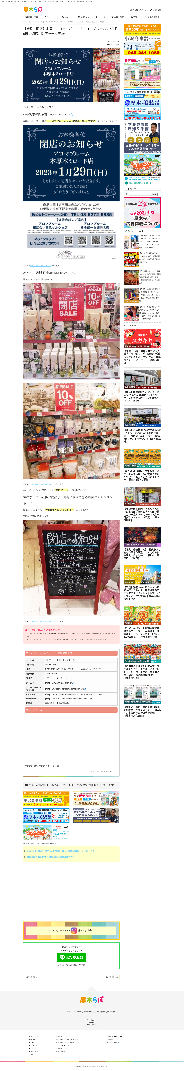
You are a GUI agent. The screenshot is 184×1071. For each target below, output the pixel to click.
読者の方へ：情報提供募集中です (67, 1039)
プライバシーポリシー (114, 1036)
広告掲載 (156, 10)
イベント (101, 17)
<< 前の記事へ (30, 977)
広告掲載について (62, 1048)
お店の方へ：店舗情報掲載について (68, 1042)
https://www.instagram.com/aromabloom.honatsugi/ (69, 699)
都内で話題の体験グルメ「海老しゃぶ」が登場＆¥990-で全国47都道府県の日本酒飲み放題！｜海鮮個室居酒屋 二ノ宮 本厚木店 (150, 277)
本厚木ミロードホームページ (40, 266)
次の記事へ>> (112, 977)
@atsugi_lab (84, 930)
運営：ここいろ (112, 1042)
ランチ (49, 17)
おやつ (67, 17)
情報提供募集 (153, 17)
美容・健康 (119, 17)
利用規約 (110, 1039)
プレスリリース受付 (63, 1045)
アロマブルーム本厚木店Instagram (42, 484)
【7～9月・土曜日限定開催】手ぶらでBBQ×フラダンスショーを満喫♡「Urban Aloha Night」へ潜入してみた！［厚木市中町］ (150, 295)
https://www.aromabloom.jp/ (59, 683)
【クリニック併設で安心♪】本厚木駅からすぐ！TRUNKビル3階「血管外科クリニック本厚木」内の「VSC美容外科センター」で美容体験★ (149, 313)
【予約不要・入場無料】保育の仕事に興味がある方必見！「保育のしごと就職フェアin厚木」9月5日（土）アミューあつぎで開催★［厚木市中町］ (150, 241)
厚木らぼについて (138, 10)
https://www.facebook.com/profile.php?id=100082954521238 (74, 694)
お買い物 (84, 17)
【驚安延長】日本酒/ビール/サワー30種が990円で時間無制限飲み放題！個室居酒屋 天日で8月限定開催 (149, 257)
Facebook (91, 1020)
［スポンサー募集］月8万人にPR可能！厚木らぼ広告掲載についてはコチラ (60, 851)
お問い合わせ (60, 1051)
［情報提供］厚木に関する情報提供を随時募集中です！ (51, 857)
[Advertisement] (71, 893)
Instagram (91, 1025)
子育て (136, 17)
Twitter (91, 1022)
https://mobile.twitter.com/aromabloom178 (65, 689)
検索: (126, 194)
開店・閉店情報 (114, 44)
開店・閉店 (33, 17)
